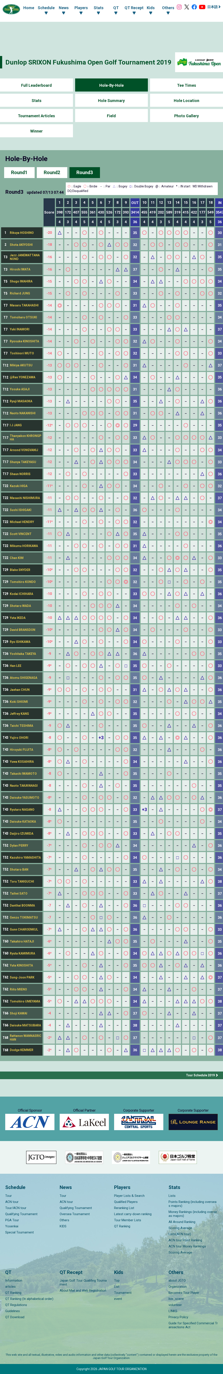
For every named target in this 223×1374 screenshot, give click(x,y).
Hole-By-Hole (111, 85)
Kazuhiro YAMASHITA (25, 857)
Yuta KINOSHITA (21, 965)
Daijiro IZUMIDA (21, 833)
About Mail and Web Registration (83, 1290)
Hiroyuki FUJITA (21, 749)
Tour (8, 1196)
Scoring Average (180, 1228)
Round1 (19, 172)
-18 (49, 245)
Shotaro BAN (19, 869)
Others (64, 1220)
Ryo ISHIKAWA (20, 642)
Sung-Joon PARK (22, 977)
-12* (49, 425)
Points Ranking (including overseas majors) (192, 1204)
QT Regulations (16, 1305)
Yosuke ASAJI (20, 389)
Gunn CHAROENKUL (24, 929)
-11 (49, 498)
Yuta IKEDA (17, 618)
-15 (49, 281)
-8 (49, 737)
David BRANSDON (22, 630)
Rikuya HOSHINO (22, 232)
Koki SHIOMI (19, 701)
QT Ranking (122, 1226)
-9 (49, 654)
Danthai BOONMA (22, 905)
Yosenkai (11, 1226)
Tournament (123, 1293)
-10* (49, 570)
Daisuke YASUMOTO (24, 797)
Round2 (52, 172)
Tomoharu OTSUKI (23, 317)
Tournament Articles (36, 116)
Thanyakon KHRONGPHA (25, 437)
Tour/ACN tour (15, 1208)
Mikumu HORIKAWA (24, 546)
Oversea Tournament (75, 1214)
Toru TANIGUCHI (22, 881)
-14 (49, 305)
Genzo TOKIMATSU (24, 917)
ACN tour (12, 1202)
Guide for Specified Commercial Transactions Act (193, 1325)
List (116, 1287)
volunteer (175, 1305)
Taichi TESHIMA (21, 725)
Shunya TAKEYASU (23, 462)
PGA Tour (12, 1220)
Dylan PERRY (19, 845)
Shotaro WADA (20, 606)
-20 (49, 233)
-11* (49, 486)
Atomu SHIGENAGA (23, 677)
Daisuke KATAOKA (23, 821)
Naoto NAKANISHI (22, 413)
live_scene (176, 1299)
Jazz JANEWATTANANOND (25, 257)
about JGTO (177, 1280)
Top (117, 1280)
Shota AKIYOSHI (21, 244)
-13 (49, 365)
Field (111, 116)
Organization (178, 1287)
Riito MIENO (18, 989)
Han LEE (15, 665)
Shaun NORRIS (20, 474)
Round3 (84, 172)
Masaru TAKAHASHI (24, 305)
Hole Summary (111, 100)
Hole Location (186, 100)
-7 (49, 905)
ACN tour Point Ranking (185, 1240)
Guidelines (12, 1311)
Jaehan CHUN (20, 689)
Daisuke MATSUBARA (25, 1025)
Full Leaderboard (36, 85)
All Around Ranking (182, 1222)
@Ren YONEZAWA (22, 377)
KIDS (63, 1226)
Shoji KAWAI (18, 1013)
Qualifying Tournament (21, 1214)
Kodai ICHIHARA (21, 594)
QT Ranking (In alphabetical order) (29, 1299)
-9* (49, 666)
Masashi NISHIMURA (25, 498)
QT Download (14, 1317)
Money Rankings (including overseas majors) (193, 1214)
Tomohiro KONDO (23, 582)
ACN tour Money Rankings (187, 1246)
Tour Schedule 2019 (200, 1075)
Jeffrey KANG (19, 713)
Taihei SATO (18, 893)
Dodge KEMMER (21, 1050)
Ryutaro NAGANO (22, 809)
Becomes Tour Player (184, 1293)
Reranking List (124, 1208)
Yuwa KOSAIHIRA (22, 761)
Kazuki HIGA (18, 486)
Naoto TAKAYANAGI (24, 785)
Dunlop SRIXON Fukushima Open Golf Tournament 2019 (88, 62)
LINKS (173, 1311)
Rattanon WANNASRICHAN (25, 1037)
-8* (49, 749)
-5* (49, 965)
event (118, 1299)
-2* (49, 1038)
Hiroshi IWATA (20, 269)
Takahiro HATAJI (22, 941)
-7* (49, 845)
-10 (49, 594)
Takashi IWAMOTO (23, 773)
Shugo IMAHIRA (21, 281)
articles (10, 1287)
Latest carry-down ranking (133, 1214)
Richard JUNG (20, 293)
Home (28, 7)
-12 (49, 438)
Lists (172, 1196)
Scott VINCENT (21, 534)
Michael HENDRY (22, 522)
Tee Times (186, 85)
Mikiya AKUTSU (21, 365)
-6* (49, 941)
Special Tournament (19, 1232)
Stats (36, 100)
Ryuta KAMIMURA (22, 953)
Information (13, 1280)
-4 (49, 1013)
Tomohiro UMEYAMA (25, 1001)
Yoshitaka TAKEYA (23, 654)
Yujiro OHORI (19, 737)
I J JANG (16, 425)
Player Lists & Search (129, 1196)
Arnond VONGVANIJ (24, 450)
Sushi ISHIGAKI (20, 510)
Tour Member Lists (127, 1220)
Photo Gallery (186, 116)
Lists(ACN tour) (180, 1234)
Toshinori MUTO (22, 353)
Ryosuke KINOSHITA (24, 341)
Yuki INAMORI (19, 329)
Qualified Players (126, 1202)
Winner (36, 131)
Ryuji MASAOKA (21, 401)
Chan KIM (17, 558)
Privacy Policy (178, 1317)
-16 (49, 257)
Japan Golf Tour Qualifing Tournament (83, 1282)
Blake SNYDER (20, 570)
